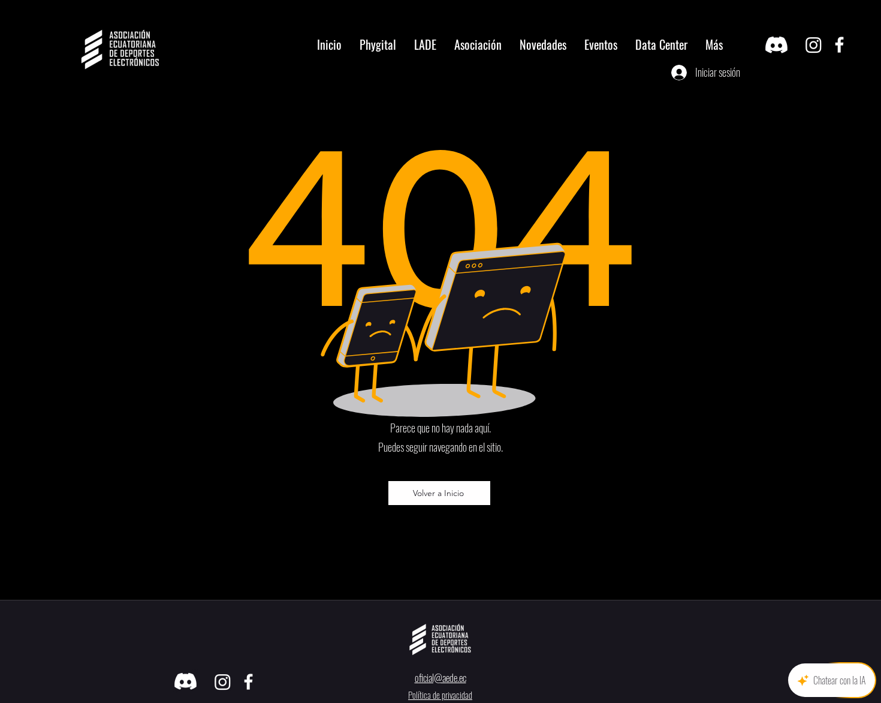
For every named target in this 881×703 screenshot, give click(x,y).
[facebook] (839, 44)
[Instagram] (813, 44)
